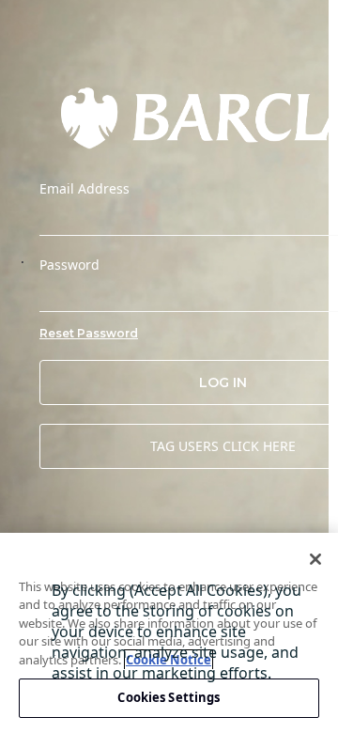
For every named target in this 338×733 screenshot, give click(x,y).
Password (69, 265)
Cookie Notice (168, 659)
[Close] (315, 559)
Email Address (84, 188)
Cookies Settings (168, 697)
